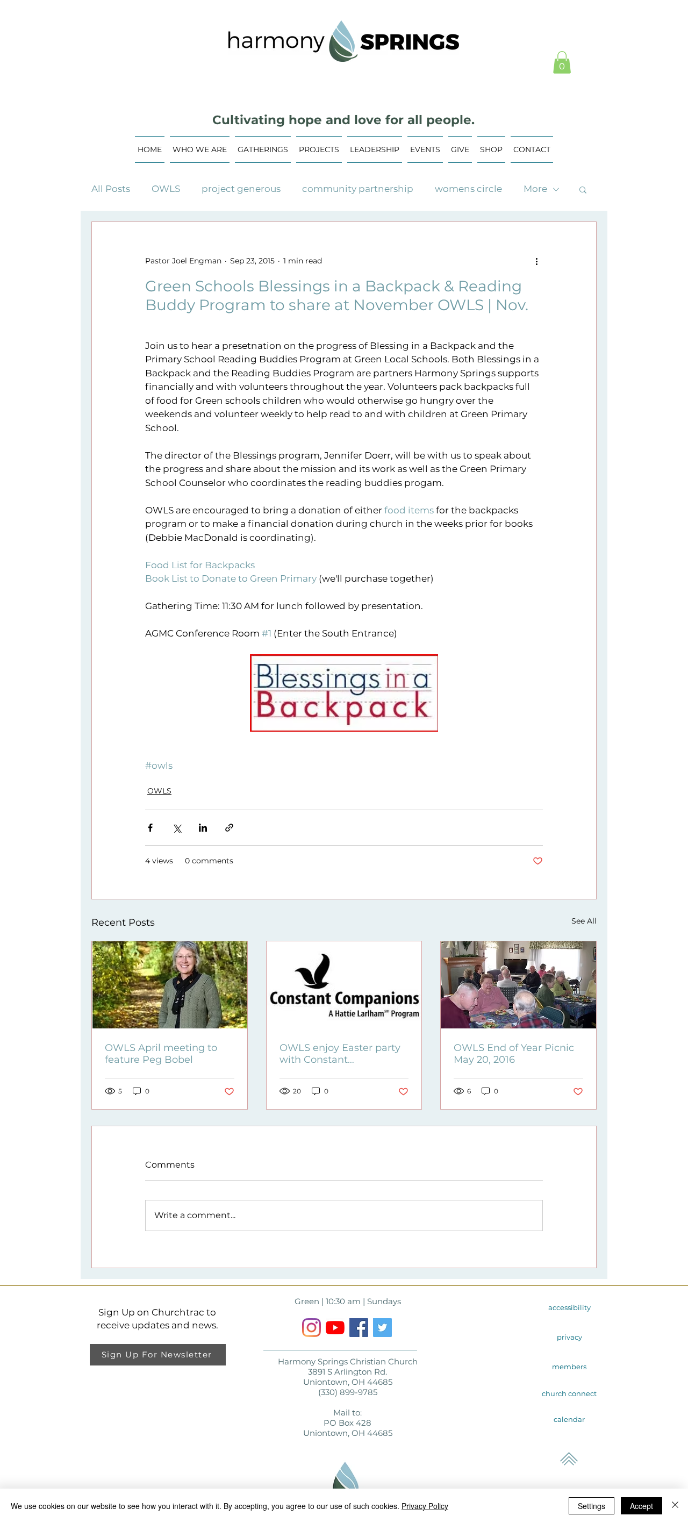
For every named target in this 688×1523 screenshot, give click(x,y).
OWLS (166, 188)
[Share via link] (229, 828)
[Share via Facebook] (150, 828)
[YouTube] (335, 1327)
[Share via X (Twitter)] (176, 828)
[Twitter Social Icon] (382, 1327)
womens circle (468, 188)
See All (584, 921)
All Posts (110, 188)
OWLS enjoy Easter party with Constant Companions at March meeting (340, 1054)
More (535, 188)
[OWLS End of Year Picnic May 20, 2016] (518, 984)
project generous (241, 188)
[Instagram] (311, 1327)
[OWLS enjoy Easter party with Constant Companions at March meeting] (344, 984)
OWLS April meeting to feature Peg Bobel (161, 1054)
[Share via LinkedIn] (203, 828)
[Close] (675, 1505)
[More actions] (536, 260)
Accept (641, 1505)
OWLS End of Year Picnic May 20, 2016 (514, 1054)
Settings (591, 1505)
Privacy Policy (425, 1505)
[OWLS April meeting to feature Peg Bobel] (169, 984)
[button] (562, 62)
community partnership (357, 188)
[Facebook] (358, 1327)
